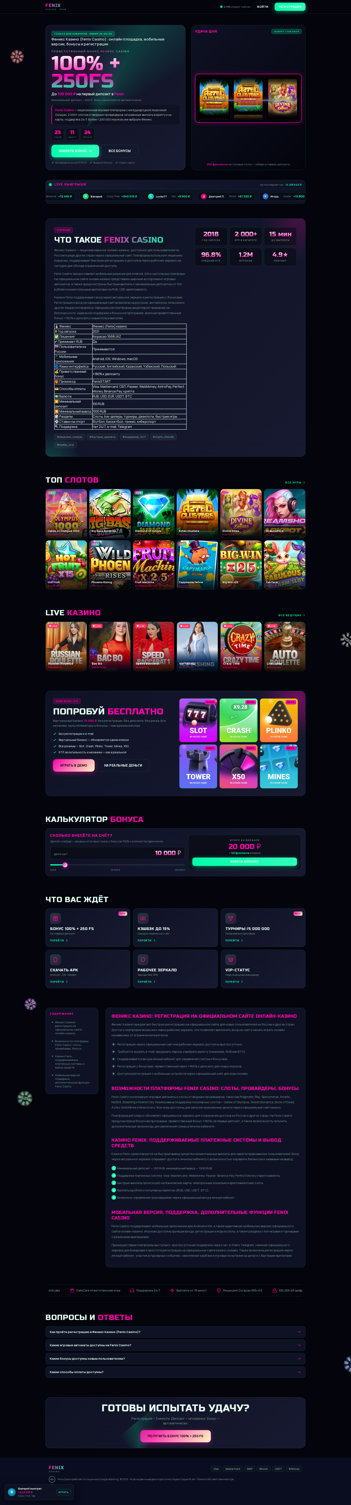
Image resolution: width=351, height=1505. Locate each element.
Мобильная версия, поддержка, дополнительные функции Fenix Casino (72, 1080)
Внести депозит (245, 861)
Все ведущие (290, 615)
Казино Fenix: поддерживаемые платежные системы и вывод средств (69, 1061)
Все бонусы (120, 151)
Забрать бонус (73, 151)
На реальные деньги (123, 765)
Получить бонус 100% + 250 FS (176, 1436)
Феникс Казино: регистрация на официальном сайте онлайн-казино (68, 1027)
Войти (262, 7)
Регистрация (290, 7)
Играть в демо (73, 765)
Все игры (293, 482)
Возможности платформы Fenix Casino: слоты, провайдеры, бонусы (72, 1044)
